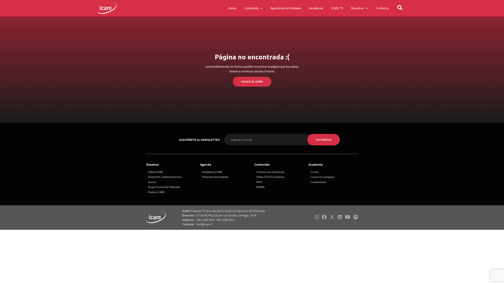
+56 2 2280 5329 (205, 220)
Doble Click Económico (270, 177)
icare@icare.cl (204, 224)
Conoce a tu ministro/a (270, 172)
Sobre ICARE (155, 172)
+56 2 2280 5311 (225, 220)
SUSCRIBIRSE (324, 139)
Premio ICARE (156, 192)
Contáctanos (318, 182)
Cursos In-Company (322, 177)
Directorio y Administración (165, 177)
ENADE (260, 187)
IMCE (259, 182)
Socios (152, 182)
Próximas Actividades (215, 177)
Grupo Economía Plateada (164, 187)
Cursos (314, 172)
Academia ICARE (212, 172)
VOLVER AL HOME (252, 81)
